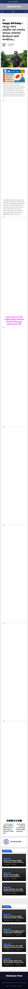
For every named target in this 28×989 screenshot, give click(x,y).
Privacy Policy (14, 985)
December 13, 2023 (8, 964)
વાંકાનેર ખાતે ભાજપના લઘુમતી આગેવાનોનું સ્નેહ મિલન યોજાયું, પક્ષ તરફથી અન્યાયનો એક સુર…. (13, 862)
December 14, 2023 (8, 949)
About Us (8, 985)
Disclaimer (20, 985)
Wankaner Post (14, 6)
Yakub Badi (11, 44)
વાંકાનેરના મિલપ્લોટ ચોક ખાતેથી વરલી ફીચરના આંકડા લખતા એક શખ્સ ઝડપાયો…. (13, 890)
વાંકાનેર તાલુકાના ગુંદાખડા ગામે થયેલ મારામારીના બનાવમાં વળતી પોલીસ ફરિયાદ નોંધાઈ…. (13, 962)
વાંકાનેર (9, 858)
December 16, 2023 (8, 920)
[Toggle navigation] (13, 11)
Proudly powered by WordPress (7, 982)
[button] (23, 11)
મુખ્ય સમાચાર (5, 858)
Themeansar (24, 982)
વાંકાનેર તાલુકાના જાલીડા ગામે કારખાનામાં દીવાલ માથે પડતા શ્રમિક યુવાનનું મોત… (20, 827)
